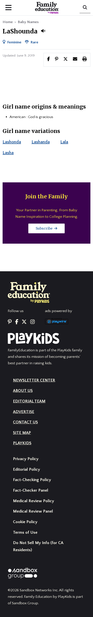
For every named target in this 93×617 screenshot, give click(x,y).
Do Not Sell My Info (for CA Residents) (38, 546)
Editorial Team (29, 401)
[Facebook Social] (16, 322)
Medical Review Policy (33, 501)
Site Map (22, 433)
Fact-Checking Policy (32, 480)
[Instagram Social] (32, 322)
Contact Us (25, 422)
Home (8, 22)
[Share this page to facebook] (48, 59)
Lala (64, 142)
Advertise (23, 412)
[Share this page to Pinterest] (56, 59)
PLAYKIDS (22, 443)
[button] (43, 31)
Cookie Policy (25, 522)
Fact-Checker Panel (30, 490)
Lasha (8, 152)
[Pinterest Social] (10, 322)
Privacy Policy (25, 459)
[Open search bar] (85, 7)
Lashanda (41, 142)
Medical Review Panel (33, 511)
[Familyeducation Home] (29, 292)
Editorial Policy (26, 469)
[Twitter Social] (24, 322)
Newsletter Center (34, 380)
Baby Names (28, 22)
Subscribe (44, 228)
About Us (23, 390)
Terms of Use (25, 532)
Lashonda (12, 142)
